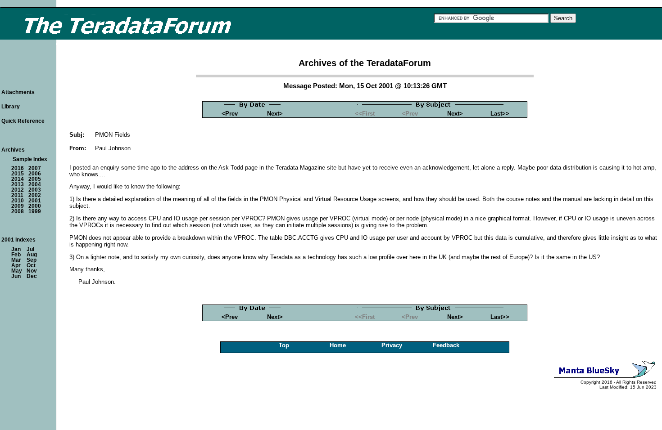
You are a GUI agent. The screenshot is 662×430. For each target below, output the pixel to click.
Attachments (18, 92)
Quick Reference (23, 121)
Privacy (391, 345)
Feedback (446, 345)
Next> (275, 113)
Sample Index (30, 159)
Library (10, 106)
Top (284, 345)
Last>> (499, 113)
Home (338, 345)
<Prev (230, 113)
